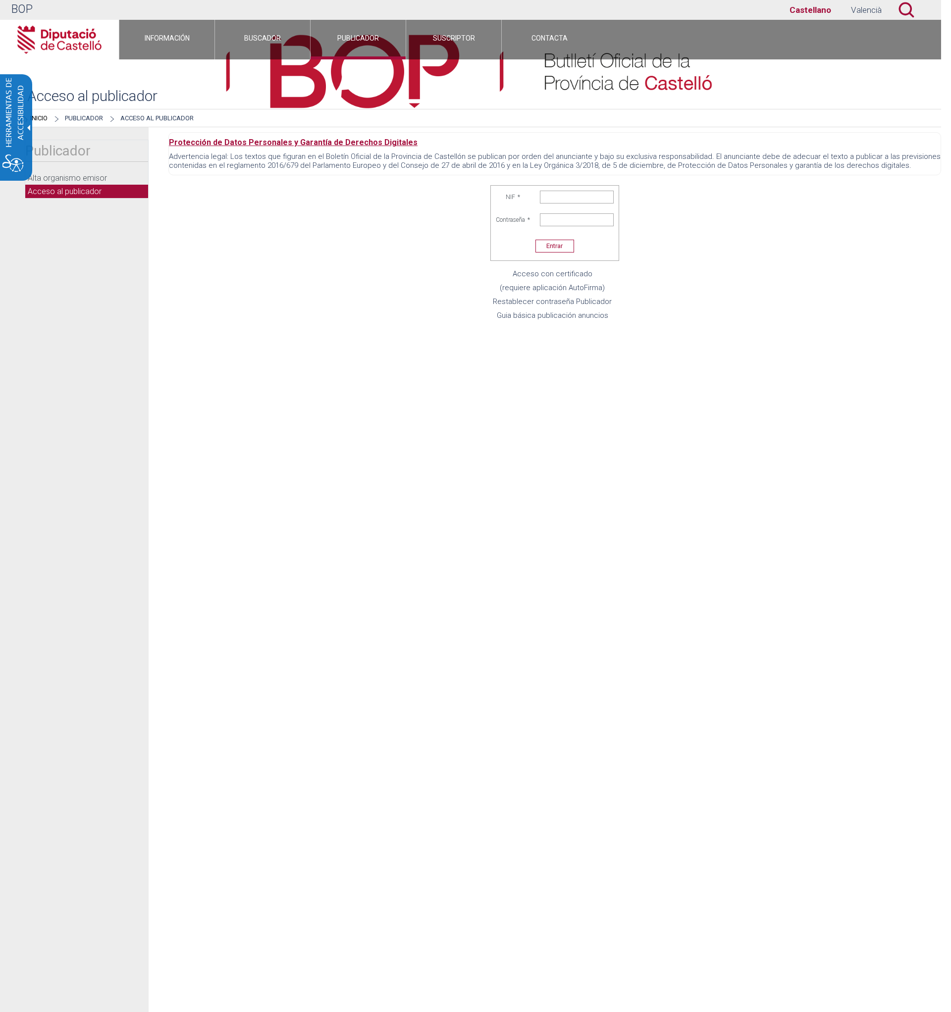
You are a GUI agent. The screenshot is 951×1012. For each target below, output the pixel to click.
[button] (911, 10)
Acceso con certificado (552, 273)
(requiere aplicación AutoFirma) (552, 287)
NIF (513, 197)
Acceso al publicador (157, 118)
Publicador (84, 118)
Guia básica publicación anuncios (552, 315)
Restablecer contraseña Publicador (552, 301)
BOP (22, 9)
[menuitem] (166, 39)
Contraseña (513, 219)
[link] (810, 10)
